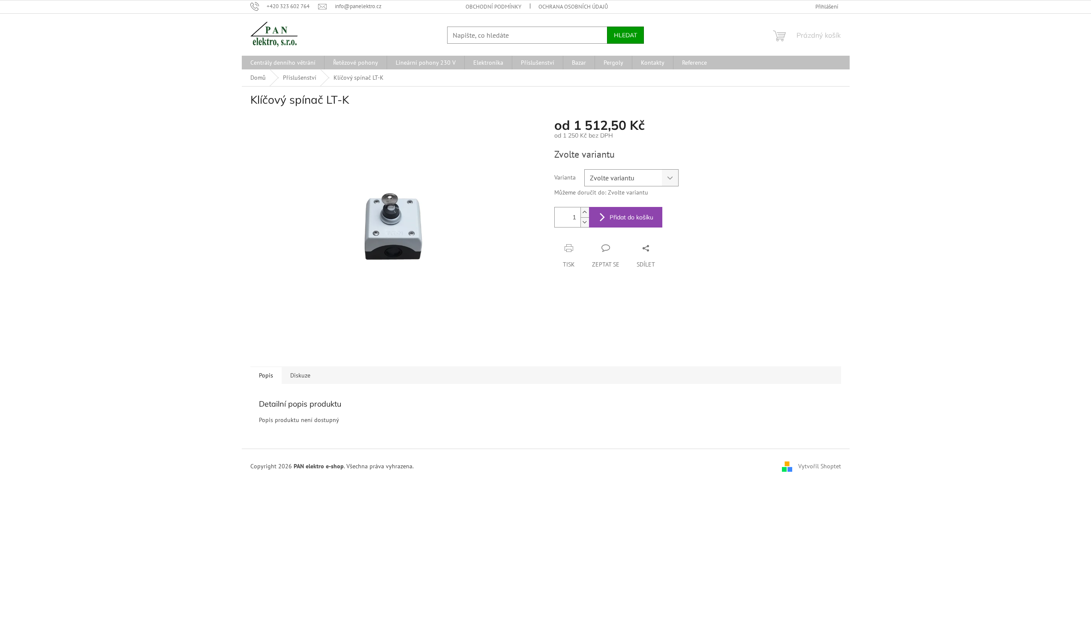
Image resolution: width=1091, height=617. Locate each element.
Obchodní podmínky (493, 6)
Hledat (625, 35)
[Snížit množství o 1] (584, 222)
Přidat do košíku (631, 217)
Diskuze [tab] (300, 375)
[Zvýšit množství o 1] (584, 212)
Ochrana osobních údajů (573, 6)
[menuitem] (283, 62)
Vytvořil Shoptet (819, 466)
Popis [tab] (266, 375)
